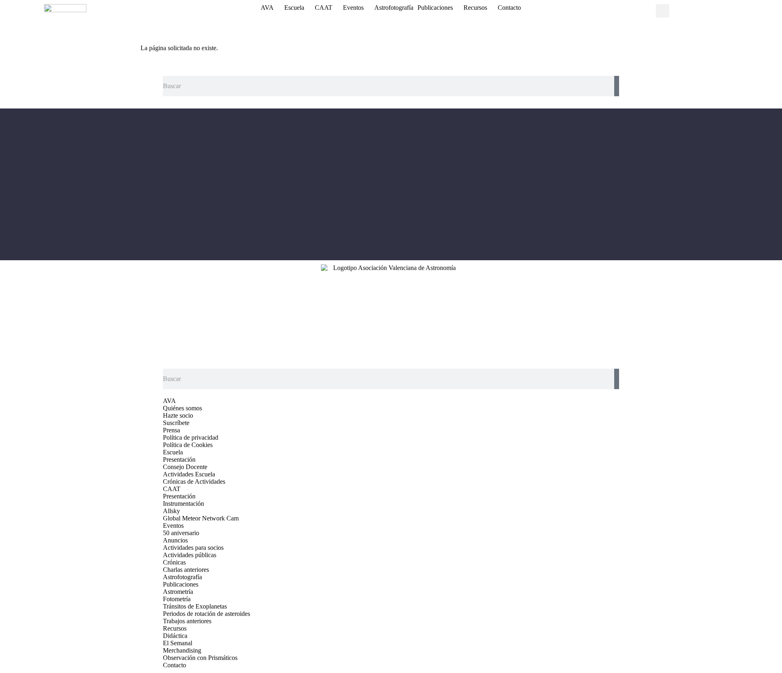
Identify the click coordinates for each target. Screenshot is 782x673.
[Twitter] (402, 184)
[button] (662, 11)
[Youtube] (424, 184)
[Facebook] (357, 184)
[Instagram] (379, 184)
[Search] (616, 86)
